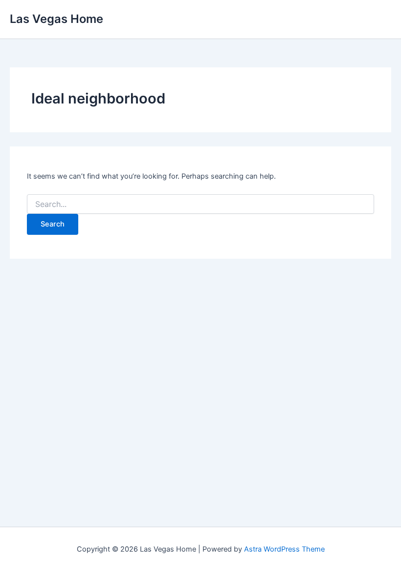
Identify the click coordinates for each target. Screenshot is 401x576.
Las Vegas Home (56, 19)
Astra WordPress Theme (284, 549)
